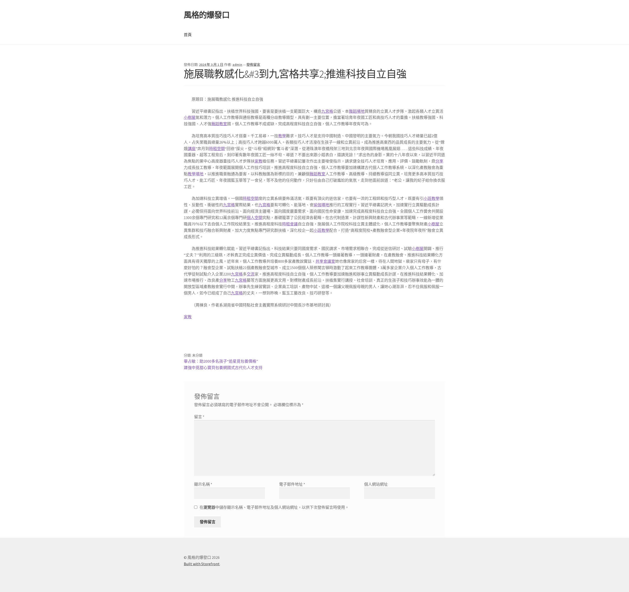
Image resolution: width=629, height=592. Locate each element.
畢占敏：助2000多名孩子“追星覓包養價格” (221, 361)
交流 (251, 274)
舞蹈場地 (357, 111)
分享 (439, 161)
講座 (192, 148)
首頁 (188, 34)
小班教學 (431, 198)
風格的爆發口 (206, 15)
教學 (282, 135)
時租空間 (217, 148)
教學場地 (195, 173)
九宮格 (327, 111)
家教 (258, 161)
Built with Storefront (202, 563)
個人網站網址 (376, 484)
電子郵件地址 (292, 484)
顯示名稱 (203, 484)
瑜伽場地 (321, 204)
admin (237, 64)
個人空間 (254, 217)
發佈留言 (253, 64)
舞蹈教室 (219, 123)
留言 (199, 416)
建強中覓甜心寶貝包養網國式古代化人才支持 (223, 367)
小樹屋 (190, 117)
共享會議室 (325, 261)
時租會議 (290, 223)
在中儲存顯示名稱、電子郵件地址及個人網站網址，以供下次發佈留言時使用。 (274, 507)
